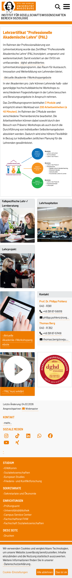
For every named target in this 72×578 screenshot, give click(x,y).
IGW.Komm (10, 468)
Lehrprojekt (9, 249)
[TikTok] (17, 436)
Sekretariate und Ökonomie (20, 494)
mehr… (8, 423)
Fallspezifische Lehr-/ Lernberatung (15, 203)
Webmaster (31, 408)
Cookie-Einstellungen (15, 572)
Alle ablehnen (45, 572)
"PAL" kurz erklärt (14, 391)
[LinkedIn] (28, 436)
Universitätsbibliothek (16, 510)
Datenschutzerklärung (17, 564)
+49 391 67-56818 (52, 311)
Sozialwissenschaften (17, 472)
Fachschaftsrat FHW (16, 519)
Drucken (9, 536)
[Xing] (17, 442)
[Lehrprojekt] (17, 270)
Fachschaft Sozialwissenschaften (24, 523)
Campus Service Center (18, 515)
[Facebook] (50, 436)
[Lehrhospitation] (54, 224)
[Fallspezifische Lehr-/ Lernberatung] (17, 225)
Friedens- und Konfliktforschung (23, 481)
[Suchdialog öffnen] (57, 6)
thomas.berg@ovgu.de (56, 339)
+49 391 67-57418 (52, 333)
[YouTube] (6, 442)
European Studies (14, 477)
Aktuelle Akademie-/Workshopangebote (27, 77)
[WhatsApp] (39, 436)
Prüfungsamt (12, 506)
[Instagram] (6, 436)
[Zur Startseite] (22, 7)
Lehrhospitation (48, 203)
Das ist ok (61, 572)
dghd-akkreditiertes (32, 62)
